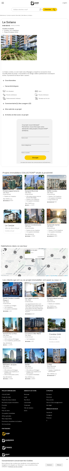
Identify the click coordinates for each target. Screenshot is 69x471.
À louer (4, 408)
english (65, 3)
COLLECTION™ (6, 394)
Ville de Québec (28, 408)
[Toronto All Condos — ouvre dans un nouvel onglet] (12, 448)
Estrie (25, 410)
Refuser (59, 465)
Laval (25, 397)
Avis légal (49, 405)
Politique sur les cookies (15, 466)
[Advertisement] (29, 64)
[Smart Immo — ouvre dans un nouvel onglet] (12, 455)
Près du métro (6, 410)
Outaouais (27, 405)
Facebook (49, 412)
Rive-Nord (27, 400)
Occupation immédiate (8, 413)
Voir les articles (6, 424)
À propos (49, 394)
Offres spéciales (6, 416)
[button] (41, 9)
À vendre (4, 405)
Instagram (49, 415)
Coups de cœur (6, 397)
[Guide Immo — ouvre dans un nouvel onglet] (12, 434)
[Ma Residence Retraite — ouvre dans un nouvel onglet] (12, 441)
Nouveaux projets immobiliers (10, 402)
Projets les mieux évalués (9, 400)
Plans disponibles (7, 418)
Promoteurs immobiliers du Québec (12, 421)
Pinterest (48, 418)
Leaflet (47, 275)
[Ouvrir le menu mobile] (2, 3)
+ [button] (3, 250)
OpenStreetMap (53, 275)
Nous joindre (50, 400)
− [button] (3, 253)
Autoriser (49, 465)
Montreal (26, 394)
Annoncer (49, 397)
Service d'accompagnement (54, 402)
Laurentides (27, 402)
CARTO (66, 275)
